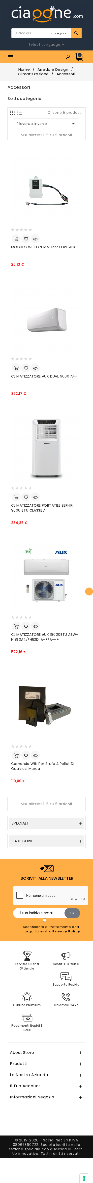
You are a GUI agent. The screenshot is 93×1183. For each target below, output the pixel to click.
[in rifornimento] (16, 238)
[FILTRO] (89, 591)
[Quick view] (35, 238)
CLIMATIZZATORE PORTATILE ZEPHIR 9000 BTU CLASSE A (42, 508)
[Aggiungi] (25, 238)
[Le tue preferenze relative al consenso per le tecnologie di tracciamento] (84, 1178)
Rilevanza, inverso (46, 124)
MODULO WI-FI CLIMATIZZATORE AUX (43, 247)
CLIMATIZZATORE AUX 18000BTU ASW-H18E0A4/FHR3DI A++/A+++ (44, 637)
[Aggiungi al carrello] (16, 367)
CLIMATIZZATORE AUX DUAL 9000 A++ (44, 376)
